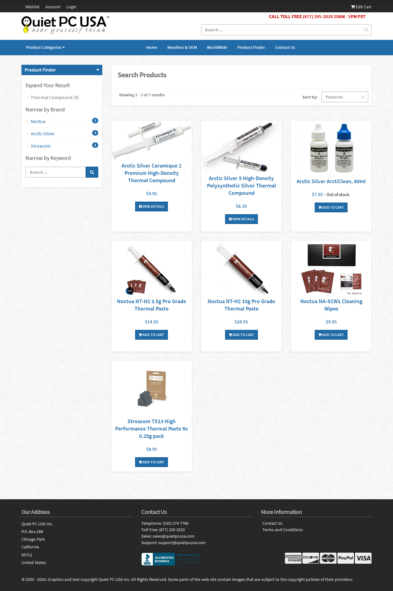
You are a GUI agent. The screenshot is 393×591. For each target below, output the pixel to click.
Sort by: (309, 97)
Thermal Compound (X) (55, 97)
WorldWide (217, 47)
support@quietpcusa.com (182, 542)
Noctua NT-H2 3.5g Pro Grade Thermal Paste (151, 305)
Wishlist (32, 7)
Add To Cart (333, 207)
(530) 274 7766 (176, 523)
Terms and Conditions (283, 529)
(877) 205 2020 (172, 529)
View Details (153, 206)
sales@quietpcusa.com (174, 536)
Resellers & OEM (182, 47)
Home (151, 47)
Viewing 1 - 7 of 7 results (142, 95)
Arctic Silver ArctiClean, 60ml (331, 181)
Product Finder (251, 47)
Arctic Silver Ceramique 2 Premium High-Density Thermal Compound (151, 173)
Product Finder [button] (40, 70)
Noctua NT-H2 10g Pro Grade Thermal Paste (241, 305)
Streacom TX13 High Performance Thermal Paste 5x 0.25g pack (151, 428)
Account (52, 7)
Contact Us (285, 47)
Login (71, 7)
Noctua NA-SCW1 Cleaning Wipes (331, 305)
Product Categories (43, 47)
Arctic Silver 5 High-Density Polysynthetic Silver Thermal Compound (241, 185)
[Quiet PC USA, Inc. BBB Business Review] (196, 559)
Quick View (152, 141)
